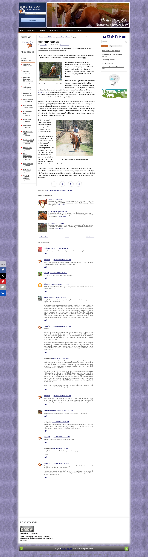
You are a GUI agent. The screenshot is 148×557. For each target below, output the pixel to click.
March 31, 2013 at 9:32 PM (62, 396)
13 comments (64, 45)
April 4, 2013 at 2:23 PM (60, 448)
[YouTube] (104, 37)
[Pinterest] (112, 37)
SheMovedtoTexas (50, 410)
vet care (67, 37)
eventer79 (43, 45)
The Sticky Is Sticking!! (55, 199)
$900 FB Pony (27, 65)
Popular (105, 46)
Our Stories (31, 30)
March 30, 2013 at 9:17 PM (62, 326)
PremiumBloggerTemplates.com (81, 554)
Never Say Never (107, 63)
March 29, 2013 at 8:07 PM (59, 248)
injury (54, 37)
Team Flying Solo (66, 549)
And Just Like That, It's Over (111, 51)
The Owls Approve (26, 177)
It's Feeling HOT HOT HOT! (57, 223)
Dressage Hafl (28, 164)
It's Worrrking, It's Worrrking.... (58, 211)
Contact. (26, 71)
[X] (3, 276)
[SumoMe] (3, 293)
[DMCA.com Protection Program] (27, 531)
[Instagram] (108, 37)
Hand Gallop (27, 105)
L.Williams (47, 248)
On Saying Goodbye (108, 60)
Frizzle (46, 297)
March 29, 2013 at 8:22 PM (62, 260)
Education (54, 30)
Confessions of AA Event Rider (28, 141)
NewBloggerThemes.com (101, 554)
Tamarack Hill (42, 92)
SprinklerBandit (28, 99)
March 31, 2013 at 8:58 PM (60, 358)
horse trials (48, 37)
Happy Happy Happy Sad (48, 41)
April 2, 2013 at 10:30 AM (60, 422)
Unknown (47, 284)
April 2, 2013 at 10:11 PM (62, 437)
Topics (112, 46)
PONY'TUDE (27, 119)
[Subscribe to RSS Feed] (120, 37)
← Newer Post (43, 237)
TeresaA (46, 273)
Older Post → (90, 237)
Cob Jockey (27, 87)
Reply (45, 253)
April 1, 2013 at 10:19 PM (65, 410)
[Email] (3, 287)
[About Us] (28, 47)
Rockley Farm (27, 93)
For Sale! (79, 30)
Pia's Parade (27, 170)
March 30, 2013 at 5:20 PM (57, 297)
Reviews (43, 30)
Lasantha (67, 554)
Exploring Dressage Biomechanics (28, 79)
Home (21, 30)
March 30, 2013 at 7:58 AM (58, 273)
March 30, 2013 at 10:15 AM (60, 284)
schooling (60, 37)
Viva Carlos (27, 126)
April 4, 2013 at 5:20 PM (61, 463)
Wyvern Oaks (27, 148)
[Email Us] (124, 37)
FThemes (49, 554)
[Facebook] (116, 37)
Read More (61, 205)
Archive (119, 46)
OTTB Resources (67, 30)
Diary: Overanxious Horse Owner (27, 156)
